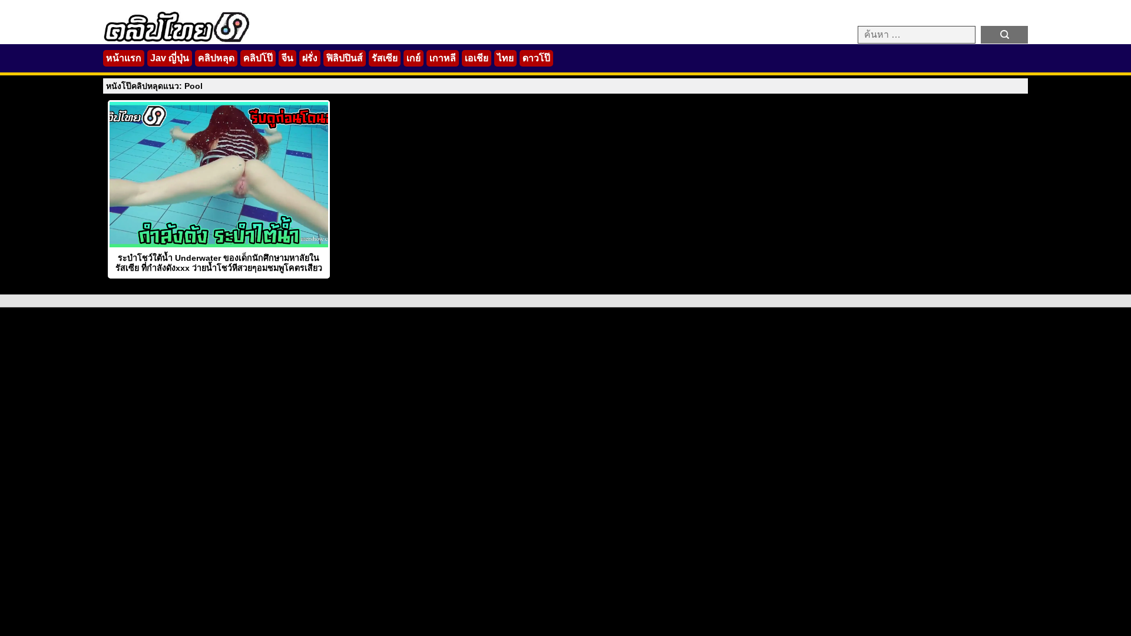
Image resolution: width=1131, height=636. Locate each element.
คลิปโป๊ (258, 58)
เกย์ (413, 58)
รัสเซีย (385, 58)
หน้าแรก (123, 58)
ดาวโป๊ (536, 58)
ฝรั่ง (310, 58)
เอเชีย (476, 58)
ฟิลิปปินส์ (344, 58)
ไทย (505, 58)
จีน (287, 58)
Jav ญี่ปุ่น (169, 58)
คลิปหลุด (216, 58)
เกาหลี (442, 58)
